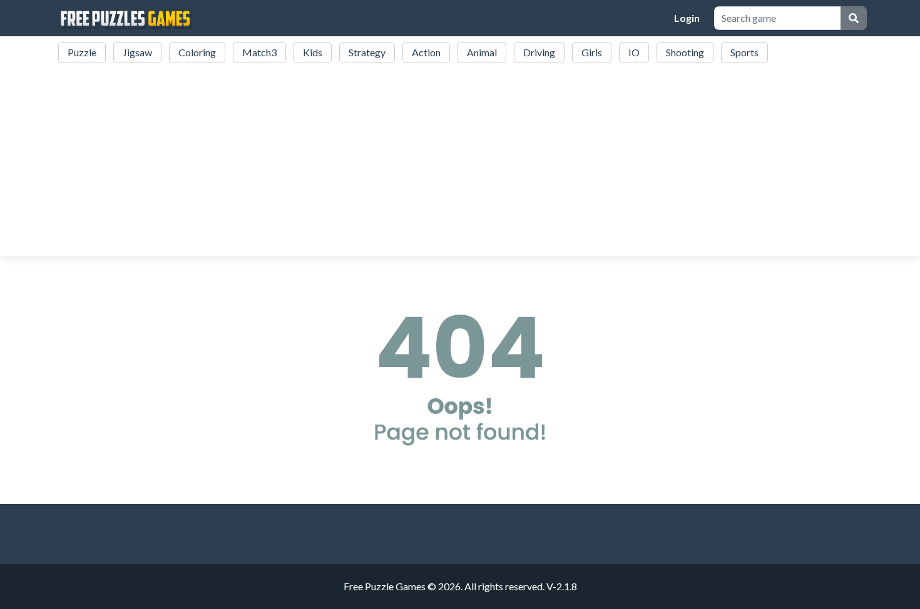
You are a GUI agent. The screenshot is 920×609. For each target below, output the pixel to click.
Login (687, 18)
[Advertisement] (460, 161)
